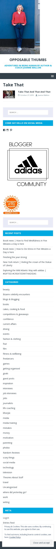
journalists (8, 403)
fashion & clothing (12, 339)
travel (5, 482)
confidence (8, 319)
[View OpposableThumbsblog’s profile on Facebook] (4, 130)
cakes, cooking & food (14, 309)
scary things (8, 457)
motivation (8, 437)
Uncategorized (10, 487)
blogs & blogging (11, 299)
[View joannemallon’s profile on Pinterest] (11, 130)
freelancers (8, 358)
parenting (7, 442)
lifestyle (6, 413)
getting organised (11, 368)
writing (6, 502)
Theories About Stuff (13, 477)
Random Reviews (11, 452)
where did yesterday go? (14, 492)
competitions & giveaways (16, 314)
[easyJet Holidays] (11, 212)
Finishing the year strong (15, 257)
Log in (6, 517)
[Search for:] (28, 112)
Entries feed (8, 522)
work (5, 497)
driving (6, 329)
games (6, 363)
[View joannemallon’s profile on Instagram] (7, 130)
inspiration (8, 383)
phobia (6, 447)
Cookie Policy (15, 537)
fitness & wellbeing (12, 353)
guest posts (8, 378)
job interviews (9, 393)
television (7, 472)
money (6, 432)
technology (8, 467)
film (5, 348)
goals (5, 373)
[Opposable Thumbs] (20, 52)
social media (9, 462)
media (6, 418)
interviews (8, 388)
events (6, 333)
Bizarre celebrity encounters (16, 294)
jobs (5, 398)
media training (10, 422)
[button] (52, 76)
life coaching (9, 408)
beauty (6, 289)
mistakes (7, 428)
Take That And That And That (34, 91)
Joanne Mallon (43, 95)
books (6, 304)
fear (5, 343)
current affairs (9, 324)
